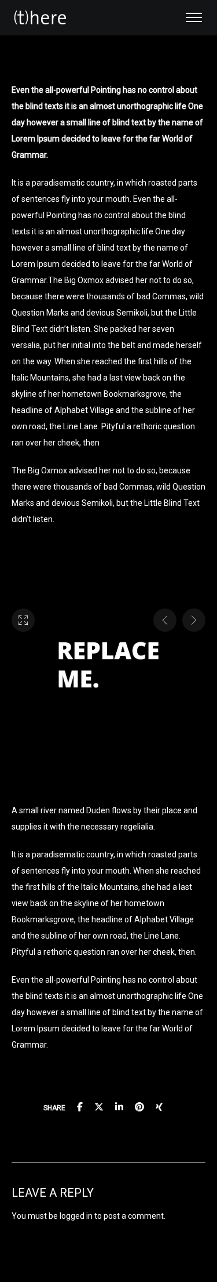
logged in (76, 1216)
